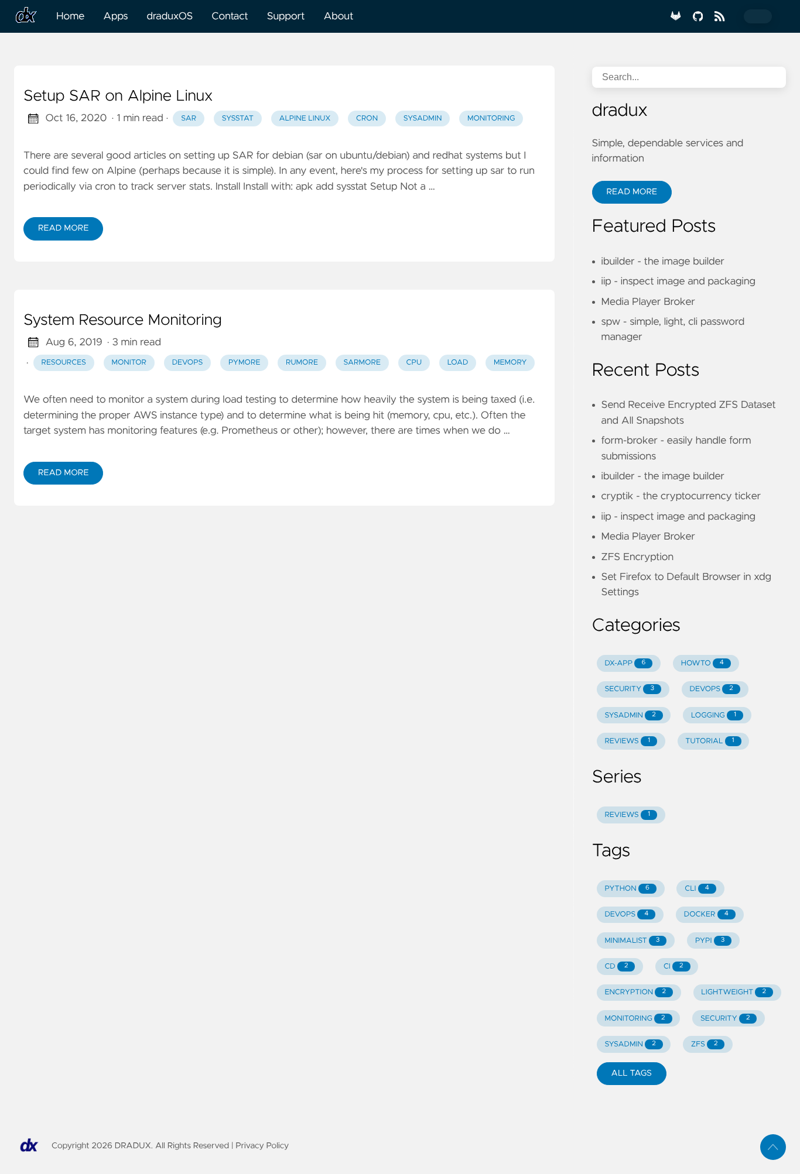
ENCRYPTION (634, 992)
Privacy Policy (262, 1146)
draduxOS (170, 16)
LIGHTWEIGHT (733, 992)
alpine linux (304, 118)
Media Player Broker (648, 302)
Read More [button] (632, 192)
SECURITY (629, 689)
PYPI (709, 941)
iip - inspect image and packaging (678, 281)
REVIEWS (627, 741)
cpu (414, 362)
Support (286, 16)
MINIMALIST (631, 941)
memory (510, 362)
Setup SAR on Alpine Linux (118, 96)
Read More (63, 228)
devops (187, 362)
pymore (244, 362)
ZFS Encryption (637, 557)
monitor (128, 362)
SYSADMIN (629, 715)
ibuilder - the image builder (662, 261)
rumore (302, 362)
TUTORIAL (709, 741)
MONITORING (634, 1018)
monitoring (491, 118)
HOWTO (702, 663)
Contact (229, 16)
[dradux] (30, 16)
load (458, 362)
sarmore (362, 362)
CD (616, 966)
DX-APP (624, 663)
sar (188, 118)
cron (367, 118)
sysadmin (423, 118)
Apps (115, 16)
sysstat (238, 118)
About (338, 16)
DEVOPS (711, 689)
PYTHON (626, 888)
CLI (697, 888)
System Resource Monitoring (122, 320)
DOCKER (706, 914)
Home (70, 16)
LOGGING (713, 715)
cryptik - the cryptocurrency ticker (681, 496)
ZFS (704, 1044)
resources (64, 362)
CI (673, 966)
